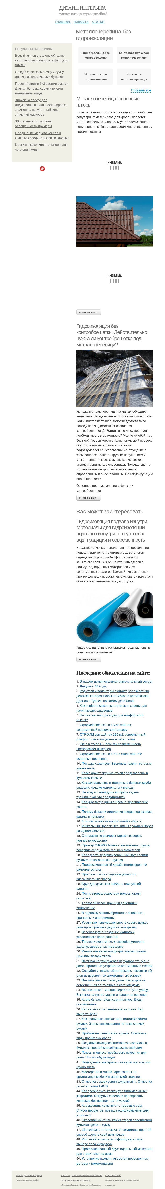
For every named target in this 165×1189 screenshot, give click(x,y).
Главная (62, 21)
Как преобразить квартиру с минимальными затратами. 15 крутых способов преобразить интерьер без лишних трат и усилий (111, 1096)
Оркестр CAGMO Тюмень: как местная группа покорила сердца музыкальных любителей (113, 847)
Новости (81, 21)
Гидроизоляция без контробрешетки (95, 55)
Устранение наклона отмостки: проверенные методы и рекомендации (112, 1161)
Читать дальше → (89, 312)
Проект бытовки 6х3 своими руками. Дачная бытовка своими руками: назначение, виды (42, 88)
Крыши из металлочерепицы (134, 76)
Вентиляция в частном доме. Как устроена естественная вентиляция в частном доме (110, 982)
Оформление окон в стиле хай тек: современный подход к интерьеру (104, 727)
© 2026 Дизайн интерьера (29, 1175)
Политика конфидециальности (76, 1180)
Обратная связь (113, 1175)
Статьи (98, 21)
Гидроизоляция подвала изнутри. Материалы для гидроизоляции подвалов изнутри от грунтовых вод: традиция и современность (112, 530)
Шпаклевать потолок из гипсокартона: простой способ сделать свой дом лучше (113, 1132)
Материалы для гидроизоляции (95, 76)
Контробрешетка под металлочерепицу (134, 55)
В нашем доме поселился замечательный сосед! (116, 681)
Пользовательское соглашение (87, 1175)
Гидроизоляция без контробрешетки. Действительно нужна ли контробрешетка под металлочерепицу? (111, 335)
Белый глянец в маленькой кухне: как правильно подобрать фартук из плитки (42, 60)
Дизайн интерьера (82, 7)
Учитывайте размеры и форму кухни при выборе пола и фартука (109, 1141)
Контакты (65, 1175)
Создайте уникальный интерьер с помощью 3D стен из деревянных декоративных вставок (114, 973)
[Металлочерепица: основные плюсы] (114, 221)
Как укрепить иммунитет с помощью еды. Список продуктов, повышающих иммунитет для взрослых (112, 1110)
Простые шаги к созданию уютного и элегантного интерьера (106, 876)
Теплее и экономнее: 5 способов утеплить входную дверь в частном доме (110, 944)
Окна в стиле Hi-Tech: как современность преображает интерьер (108, 746)
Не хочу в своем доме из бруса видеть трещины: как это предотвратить (107, 794)
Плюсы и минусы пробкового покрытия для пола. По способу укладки (111, 1054)
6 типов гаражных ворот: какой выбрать (111, 821)
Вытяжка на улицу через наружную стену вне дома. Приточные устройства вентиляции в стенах (114, 963)
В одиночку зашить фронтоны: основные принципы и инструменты (109, 915)
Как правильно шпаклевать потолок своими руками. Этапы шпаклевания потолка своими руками (111, 1023)
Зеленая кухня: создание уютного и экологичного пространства (105, 934)
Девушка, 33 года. (93, 686)
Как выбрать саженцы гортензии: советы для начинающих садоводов (111, 708)
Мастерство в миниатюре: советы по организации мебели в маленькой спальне (108, 1074)
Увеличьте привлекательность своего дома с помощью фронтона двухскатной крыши (112, 924)
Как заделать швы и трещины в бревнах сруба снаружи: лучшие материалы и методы (113, 785)
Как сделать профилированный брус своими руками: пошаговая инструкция (112, 857)
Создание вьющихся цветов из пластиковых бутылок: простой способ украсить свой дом (112, 1045)
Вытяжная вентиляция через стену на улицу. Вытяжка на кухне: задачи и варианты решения (112, 992)
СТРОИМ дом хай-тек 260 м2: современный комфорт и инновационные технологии (110, 736)
